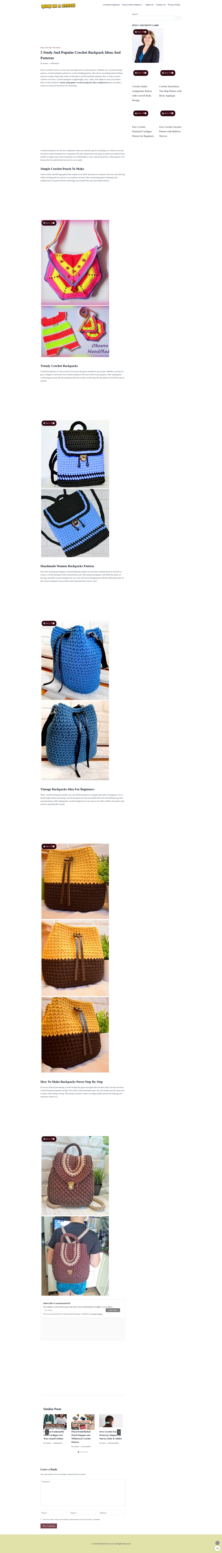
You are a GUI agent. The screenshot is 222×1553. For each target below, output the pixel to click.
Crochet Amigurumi (111, 5)
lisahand (45, 63)
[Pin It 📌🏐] (75, 357)
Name (44, 1513)
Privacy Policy (174, 5)
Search (135, 14)
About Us (150, 5)
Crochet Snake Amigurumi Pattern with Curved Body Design (142, 93)
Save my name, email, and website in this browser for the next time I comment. (71, 1519)
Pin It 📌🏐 (50, 223)
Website (103, 1513)
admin (104, 1443)
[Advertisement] (82, 30)
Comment (46, 1482)
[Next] (119, 1432)
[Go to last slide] (47, 1432)
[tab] (78, 1452)
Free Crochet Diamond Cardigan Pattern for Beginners (143, 131)
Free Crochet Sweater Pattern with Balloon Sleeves (170, 131)
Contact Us (161, 5)
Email (74, 1513)
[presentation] (55, 1422)
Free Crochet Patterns (50, 48)
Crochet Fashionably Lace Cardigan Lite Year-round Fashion (53, 1435)
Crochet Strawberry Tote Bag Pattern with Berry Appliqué (170, 91)
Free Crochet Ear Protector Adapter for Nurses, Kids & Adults (110, 1435)
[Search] (178, 18)
